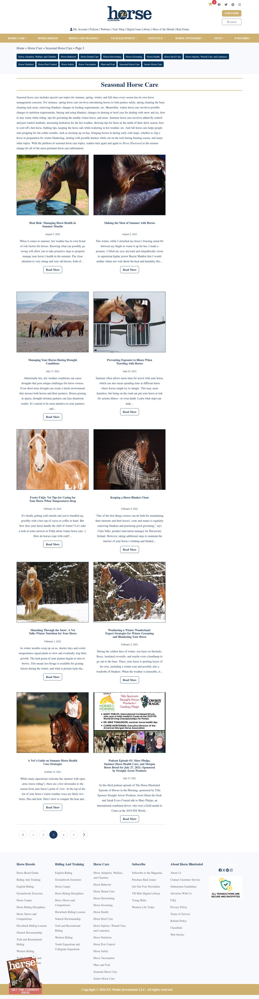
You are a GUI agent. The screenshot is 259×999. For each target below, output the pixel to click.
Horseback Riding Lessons (32, 926)
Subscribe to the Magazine (147, 873)
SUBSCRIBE (242, 38)
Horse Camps (24, 900)
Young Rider (139, 900)
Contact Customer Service (185, 879)
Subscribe (232, 13)
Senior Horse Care (153, 64)
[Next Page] (84, 835)
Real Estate (182, 29)
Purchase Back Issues (144, 879)
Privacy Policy (178, 907)
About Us (175, 873)
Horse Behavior (68, 56)
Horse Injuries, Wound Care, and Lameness (206, 56)
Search (233, 21)
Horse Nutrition (26, 64)
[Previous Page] (23, 835)
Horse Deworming (112, 56)
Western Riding (25, 951)
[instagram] (239, 4)
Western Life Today (143, 907)
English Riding (25, 886)
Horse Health (153, 56)
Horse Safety (67, 64)
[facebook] (219, 4)
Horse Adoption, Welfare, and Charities (37, 56)
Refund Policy (178, 921)
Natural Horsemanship (29, 932)
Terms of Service (180, 914)
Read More (52, 270)
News (218, 38)
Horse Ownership (188, 38)
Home (20, 48)
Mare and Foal (108, 64)
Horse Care (16, 38)
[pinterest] (232, 4)
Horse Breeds (48, 38)
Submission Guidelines (183, 886)
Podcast (94, 29)
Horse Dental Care (90, 56)
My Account (79, 29)
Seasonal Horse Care (59, 48)
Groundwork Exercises (30, 893)
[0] (210, 4)
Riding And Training (28, 879)
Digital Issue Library (139, 29)
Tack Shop (118, 29)
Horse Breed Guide (27, 873)
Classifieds (176, 928)
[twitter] (226, 4)
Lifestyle (155, 38)
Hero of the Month (163, 29)
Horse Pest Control (47, 64)
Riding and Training (83, 38)
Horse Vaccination (87, 64)
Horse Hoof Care (172, 56)
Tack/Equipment (123, 38)
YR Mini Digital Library (146, 893)
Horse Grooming (134, 56)
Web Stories (177, 934)
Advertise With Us (181, 893)
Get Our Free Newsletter (146, 886)
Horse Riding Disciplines (31, 907)
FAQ (173, 900)
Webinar (105, 29)
